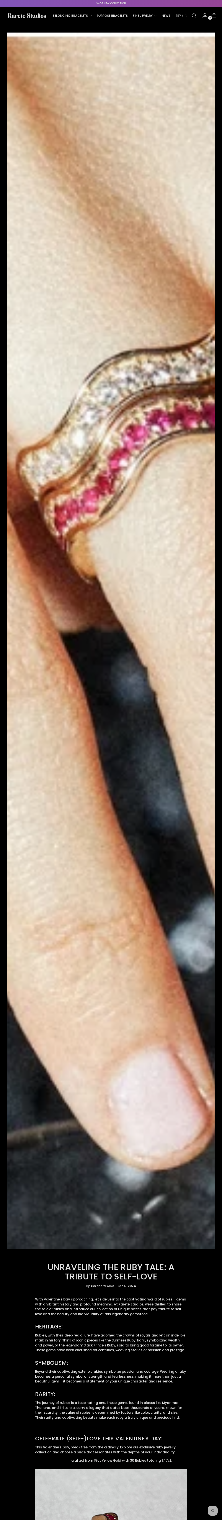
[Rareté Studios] (26, 16)
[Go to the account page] (203, 15)
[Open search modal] (194, 15)
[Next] (186, 15)
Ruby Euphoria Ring (52, 1460)
